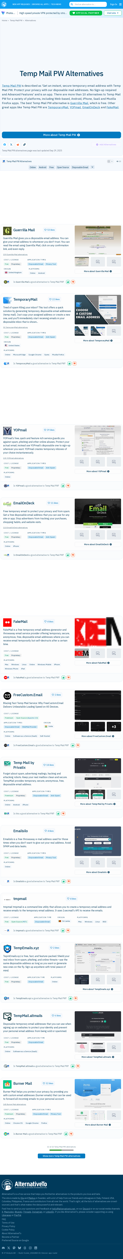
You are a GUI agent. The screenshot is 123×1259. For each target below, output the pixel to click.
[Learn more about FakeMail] (7, 622)
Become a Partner (10, 1236)
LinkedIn (50, 1211)
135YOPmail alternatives (13, 458)
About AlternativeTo (11, 1233)
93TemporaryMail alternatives (15, 327)
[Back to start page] (4, 4)
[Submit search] (72, 4)
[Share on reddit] (18, 144)
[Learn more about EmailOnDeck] (7, 504)
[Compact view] (111, 161)
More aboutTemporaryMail (96, 340)
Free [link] (52, 167)
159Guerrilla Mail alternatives (15, 254)
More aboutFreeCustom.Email (96, 736)
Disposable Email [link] (80, 167)
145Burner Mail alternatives (14, 1104)
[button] (98, 240)
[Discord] (3, 1247)
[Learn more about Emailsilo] (7, 832)
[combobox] (88, 4)
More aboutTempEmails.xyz (96, 989)
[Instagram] (30, 1247)
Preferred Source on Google (15, 1240)
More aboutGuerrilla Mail (96, 271)
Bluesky (18, 1211)
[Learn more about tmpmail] (7, 899)
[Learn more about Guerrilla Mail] (7, 231)
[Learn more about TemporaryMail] (7, 300)
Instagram (37, 1211)
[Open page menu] (120, 4)
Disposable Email (36, 264)
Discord (86, 1208)
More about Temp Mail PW (59, 135)
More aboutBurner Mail (96, 1124)
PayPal (17, 1215)
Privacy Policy (8, 1226)
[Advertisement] (61, 44)
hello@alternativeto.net (63, 1208)
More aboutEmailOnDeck (96, 544)
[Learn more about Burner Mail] (7, 1084)
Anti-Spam (50, 337)
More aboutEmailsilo (96, 872)
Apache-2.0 (32, 718)
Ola (22, 1198)
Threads (27, 1211)
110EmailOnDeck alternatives (15, 527)
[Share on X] (11, 144)
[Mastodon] (14, 1247)
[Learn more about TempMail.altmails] (7, 1016)
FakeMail (112, 107)
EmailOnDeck (91, 107)
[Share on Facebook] (4, 144)
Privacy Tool (51, 264)
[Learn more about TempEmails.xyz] (7, 949)
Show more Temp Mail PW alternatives (61, 1156)
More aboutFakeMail (96, 663)
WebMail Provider (29, 727)
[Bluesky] (19, 1247)
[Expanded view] (108, 161)
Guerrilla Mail (79, 103)
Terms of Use (8, 1222)
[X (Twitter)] (8, 1247)
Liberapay (6, 1215)
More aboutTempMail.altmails (96, 1057)
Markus (31, 1198)
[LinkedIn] (35, 1247)
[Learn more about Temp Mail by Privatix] (7, 763)
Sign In (113, 4)
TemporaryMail (58, 107)
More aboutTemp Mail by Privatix (96, 804)
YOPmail (75, 107)
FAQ (4, 1219)
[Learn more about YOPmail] (7, 431)
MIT (24, 922)
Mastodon (9, 1211)
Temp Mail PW (11, 85)
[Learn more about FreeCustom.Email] (7, 696)
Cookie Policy (8, 1229)
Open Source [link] (63, 167)
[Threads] (24, 1247)
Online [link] (33, 167)
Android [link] (42, 167)
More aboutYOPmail (96, 471)
